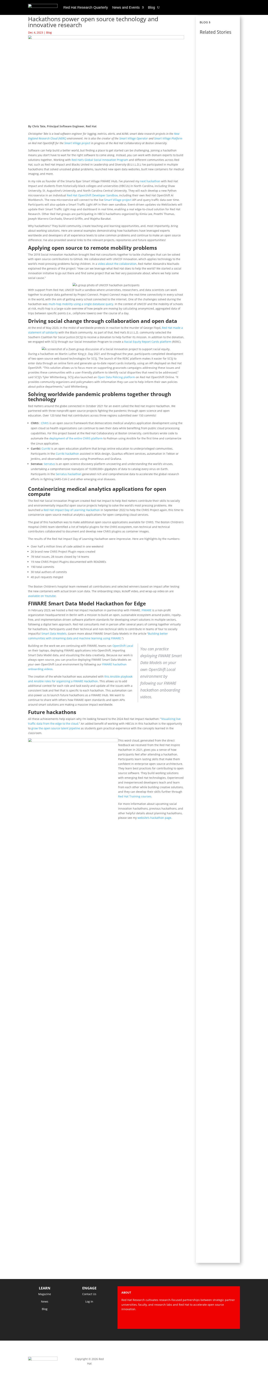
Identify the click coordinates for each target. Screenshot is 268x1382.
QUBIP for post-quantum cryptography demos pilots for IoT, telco (217, 311)
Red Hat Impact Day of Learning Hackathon (72, 510)
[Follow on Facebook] (201, 1320)
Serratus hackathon (68, 474)
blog (204, 22)
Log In (89, 1301)
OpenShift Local (122, 646)
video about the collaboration (117, 264)
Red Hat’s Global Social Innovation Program (100, 160)
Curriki (46, 448)
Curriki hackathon (67, 454)
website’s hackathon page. (154, 818)
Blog (151, 7)
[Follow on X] (209, 1320)
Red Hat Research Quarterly (85, 7)
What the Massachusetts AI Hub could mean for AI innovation (217, 546)
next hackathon (150, 181)
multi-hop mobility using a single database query (80, 304)
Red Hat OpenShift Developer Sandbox (92, 195)
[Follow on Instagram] (217, 1320)
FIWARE (146, 610)
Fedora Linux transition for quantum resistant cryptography (218, 919)
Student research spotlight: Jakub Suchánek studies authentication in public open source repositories (217, 1051)
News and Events (126, 7)
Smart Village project (117, 200)
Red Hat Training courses (134, 796)
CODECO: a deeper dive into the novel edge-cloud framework (218, 68)
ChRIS (45, 423)
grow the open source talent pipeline (55, 728)
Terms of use (178, 1359)
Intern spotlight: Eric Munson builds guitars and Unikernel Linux (218, 1177)
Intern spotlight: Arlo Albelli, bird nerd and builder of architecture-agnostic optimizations (217, 804)
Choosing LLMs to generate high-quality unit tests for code (218, 429)
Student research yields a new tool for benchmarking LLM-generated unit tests (218, 191)
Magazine (44, 1294)
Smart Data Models (54, 633)
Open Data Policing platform (116, 377)
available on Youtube (42, 596)
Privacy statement (134, 1359)
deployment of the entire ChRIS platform (76, 438)
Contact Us (89, 1294)
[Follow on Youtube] (225, 1320)
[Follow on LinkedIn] (233, 1320)
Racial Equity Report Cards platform (147, 341)
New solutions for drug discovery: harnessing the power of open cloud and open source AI (218, 676)
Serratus (49, 464)
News (44, 1301)
